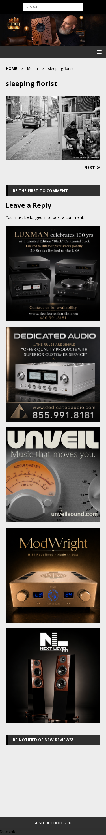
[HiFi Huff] (53, 42)
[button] (98, 52)
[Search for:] (53, 6)
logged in (38, 217)
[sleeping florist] (53, 156)
